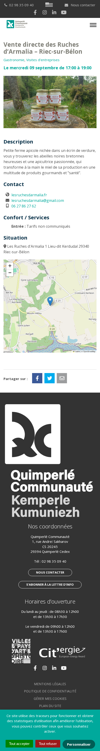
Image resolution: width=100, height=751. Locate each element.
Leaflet (77, 351)
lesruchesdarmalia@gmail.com (37, 200)
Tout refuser (48, 744)
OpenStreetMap (89, 351)
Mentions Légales (50, 684)
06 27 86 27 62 (23, 206)
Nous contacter (82, 5)
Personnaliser (79, 744)
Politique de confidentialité (50, 691)
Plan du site (50, 706)
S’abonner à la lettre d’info (50, 584)
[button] (50, 301)
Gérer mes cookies (50, 698)
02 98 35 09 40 (54, 561)
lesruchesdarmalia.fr (29, 194)
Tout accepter (19, 744)
